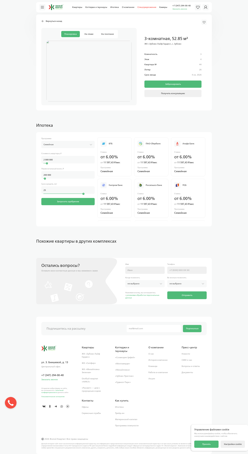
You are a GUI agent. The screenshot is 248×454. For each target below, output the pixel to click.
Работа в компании (158, 372)
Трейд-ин (119, 413)
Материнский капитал (126, 419)
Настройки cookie (233, 444)
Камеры (163, 7)
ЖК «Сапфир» (89, 363)
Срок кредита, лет (49, 184)
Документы (187, 372)
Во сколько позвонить (176, 278)
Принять (206, 444)
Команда (152, 366)
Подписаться (192, 328)
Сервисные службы (91, 413)
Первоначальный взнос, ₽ (52, 169)
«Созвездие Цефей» (125, 357)
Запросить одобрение (68, 201)
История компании (158, 360)
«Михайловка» (122, 370)
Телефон (171, 264)
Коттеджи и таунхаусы (96, 7)
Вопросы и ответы (191, 366)
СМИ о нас (187, 360)
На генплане (107, 34)
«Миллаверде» (122, 363)
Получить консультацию (173, 93)
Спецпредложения (146, 7)
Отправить (187, 295)
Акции (151, 378)
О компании (128, 7)
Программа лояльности (127, 425)
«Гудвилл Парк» (123, 382)
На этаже (88, 34)
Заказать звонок (179, 9)
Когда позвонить (132, 278)
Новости (186, 354)
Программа (46, 138)
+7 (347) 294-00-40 (181, 5)
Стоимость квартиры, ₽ (51, 153)
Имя (127, 264)
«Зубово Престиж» (124, 376)
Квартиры (77, 7)
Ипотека (114, 7)
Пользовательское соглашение (53, 396)
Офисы (85, 407)
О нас (151, 354)
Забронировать (173, 84)
